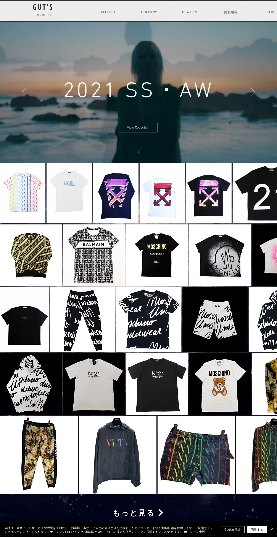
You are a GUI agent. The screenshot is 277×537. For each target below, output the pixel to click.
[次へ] (253, 92)
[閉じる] (271, 530)
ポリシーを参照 (194, 531)
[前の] (24, 92)
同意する (257, 529)
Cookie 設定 (232, 529)
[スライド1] (138, 152)
